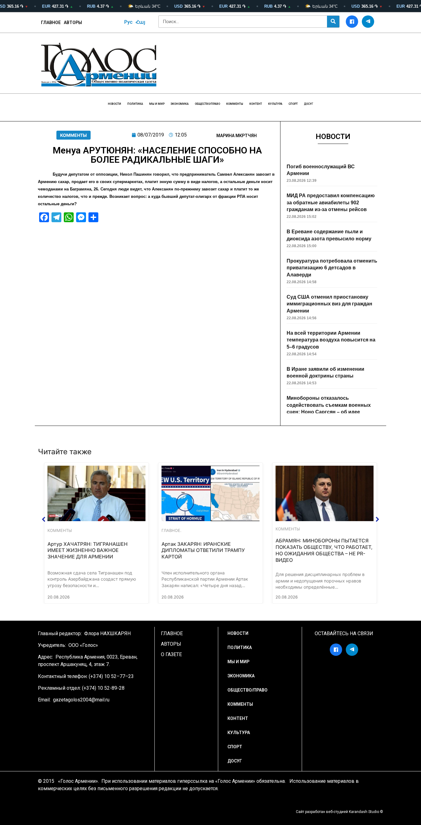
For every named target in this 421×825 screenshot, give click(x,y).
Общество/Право (207, 103)
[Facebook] (352, 21)
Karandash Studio (364, 812)
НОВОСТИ (114, 103)
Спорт (293, 103)
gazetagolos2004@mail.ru (81, 700)
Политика (135, 103)
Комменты (234, 103)
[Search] (333, 21)
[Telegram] (368, 21)
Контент (255, 103)
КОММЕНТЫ (73, 135)
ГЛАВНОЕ (51, 22)
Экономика (180, 103)
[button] (43, 519)
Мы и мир (157, 103)
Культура (275, 103)
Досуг (308, 103)
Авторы (73, 22)
